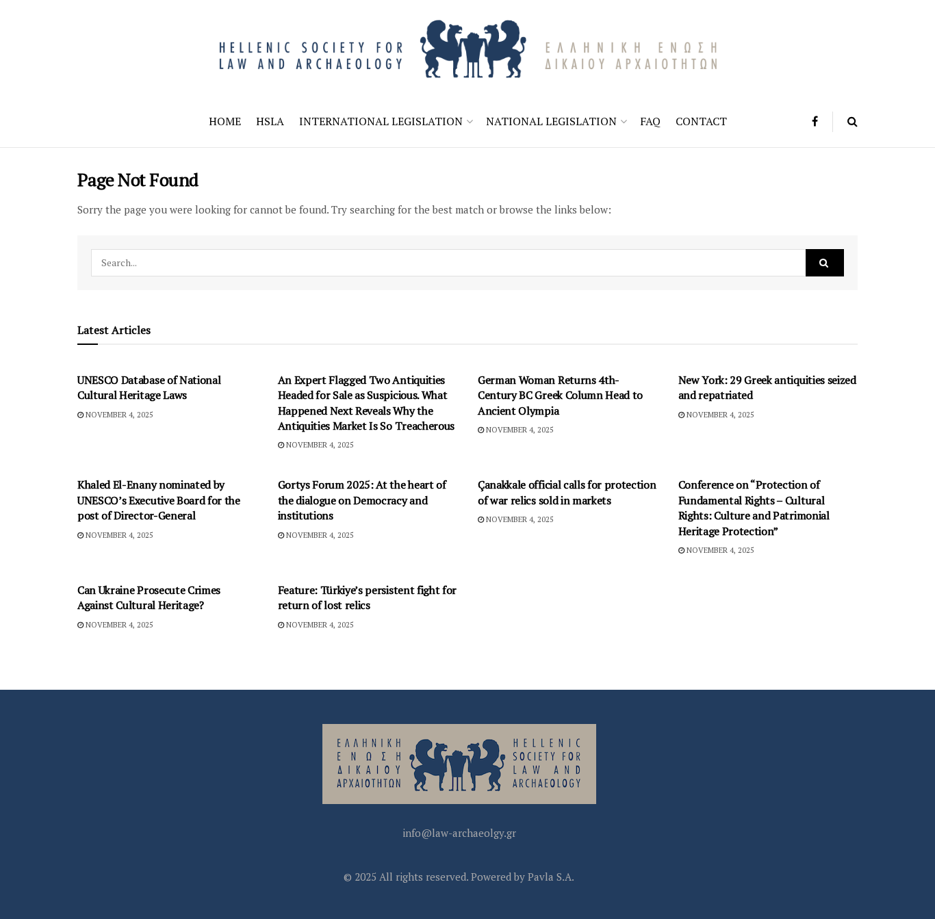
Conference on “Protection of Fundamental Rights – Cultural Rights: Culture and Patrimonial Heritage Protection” (754, 507)
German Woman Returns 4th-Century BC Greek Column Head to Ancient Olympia (560, 395)
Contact (701, 121)
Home (225, 121)
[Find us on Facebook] (815, 121)
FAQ (650, 121)
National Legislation (551, 121)
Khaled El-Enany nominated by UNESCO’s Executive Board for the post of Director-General (158, 500)
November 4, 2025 (118, 414)
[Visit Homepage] (467, 47)
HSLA (270, 121)
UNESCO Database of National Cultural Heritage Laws (148, 387)
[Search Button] (852, 121)
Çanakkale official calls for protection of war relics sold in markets (567, 492)
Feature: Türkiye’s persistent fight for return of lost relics (367, 597)
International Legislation (381, 121)
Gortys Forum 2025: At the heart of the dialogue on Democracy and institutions (362, 500)
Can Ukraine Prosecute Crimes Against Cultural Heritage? (148, 597)
